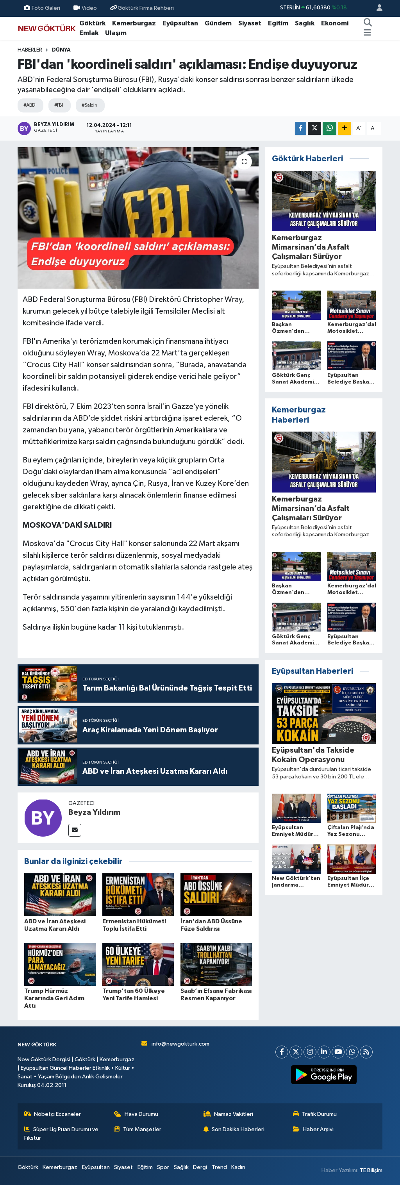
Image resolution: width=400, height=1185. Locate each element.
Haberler (30, 50)
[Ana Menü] (367, 33)
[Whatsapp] (352, 1052)
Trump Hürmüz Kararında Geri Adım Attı (54, 998)
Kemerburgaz (134, 23)
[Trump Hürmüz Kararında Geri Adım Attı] (60, 964)
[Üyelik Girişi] (376, 8)
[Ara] (368, 23)
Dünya (61, 50)
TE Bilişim (371, 1170)
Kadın (238, 1167)
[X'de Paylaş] (314, 128)
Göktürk (92, 23)
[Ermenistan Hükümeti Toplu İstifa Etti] (138, 894)
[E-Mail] (74, 830)
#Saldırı (89, 105)
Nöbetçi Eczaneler (57, 1114)
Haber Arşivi (318, 1129)
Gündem (218, 23)
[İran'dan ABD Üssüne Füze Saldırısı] (216, 894)
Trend (219, 1167)
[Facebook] (281, 1052)
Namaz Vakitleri (233, 1114)
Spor (163, 1167)
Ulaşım (116, 33)
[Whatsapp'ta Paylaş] (329, 128)
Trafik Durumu (319, 1114)
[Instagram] (310, 1052)
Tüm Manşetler (142, 1129)
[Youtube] (338, 1052)
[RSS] (366, 1052)
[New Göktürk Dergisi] (47, 27)
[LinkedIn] (324, 1052)
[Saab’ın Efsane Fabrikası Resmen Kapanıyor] (216, 964)
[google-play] (324, 1075)
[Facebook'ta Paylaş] (300, 128)
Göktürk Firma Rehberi (146, 8)
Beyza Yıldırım (94, 812)
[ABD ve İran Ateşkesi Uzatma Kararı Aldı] (60, 894)
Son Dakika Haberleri (238, 1129)
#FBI (58, 105)
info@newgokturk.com (180, 1044)
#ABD (29, 105)
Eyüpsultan (180, 23)
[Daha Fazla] (344, 128)
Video (89, 8)
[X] (295, 1052)
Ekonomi (334, 23)
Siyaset (249, 23)
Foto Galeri (46, 8)
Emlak (88, 33)
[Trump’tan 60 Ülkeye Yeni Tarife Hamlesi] (138, 964)
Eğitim (278, 23)
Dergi (200, 1167)
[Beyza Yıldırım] (43, 817)
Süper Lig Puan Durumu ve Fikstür (61, 1133)
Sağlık (304, 23)
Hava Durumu (141, 1114)
